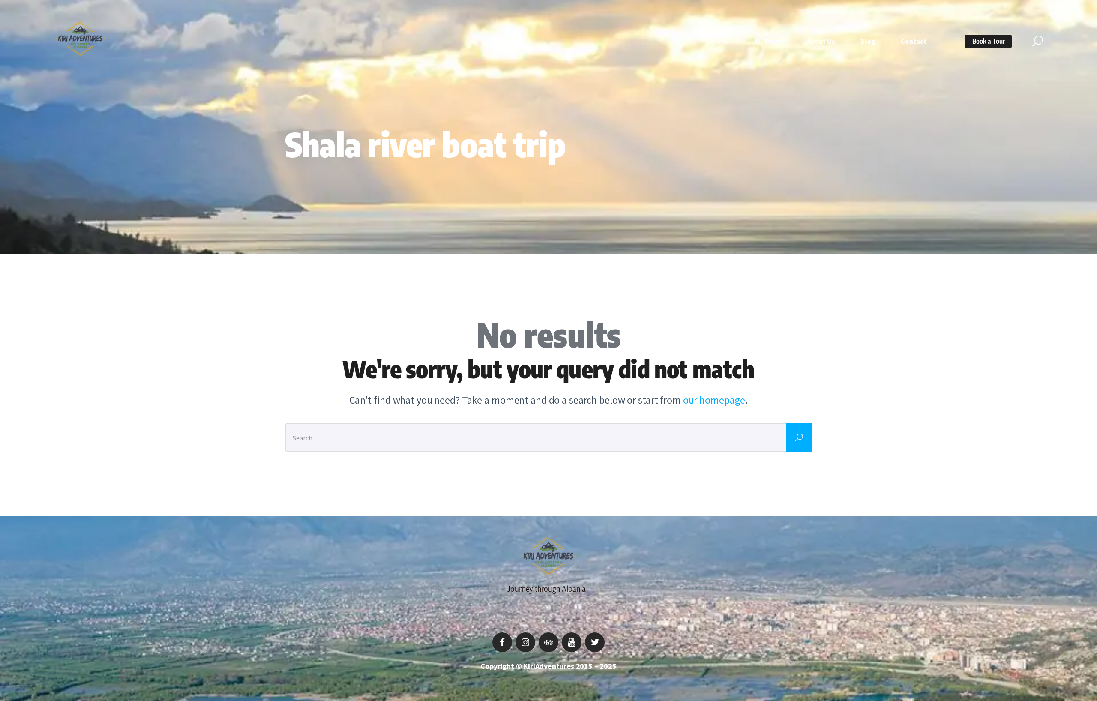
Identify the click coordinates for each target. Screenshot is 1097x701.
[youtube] (571, 642)
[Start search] (1037, 41)
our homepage (714, 400)
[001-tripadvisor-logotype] (548, 642)
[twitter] (595, 642)
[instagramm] (525, 642)
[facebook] (502, 642)
